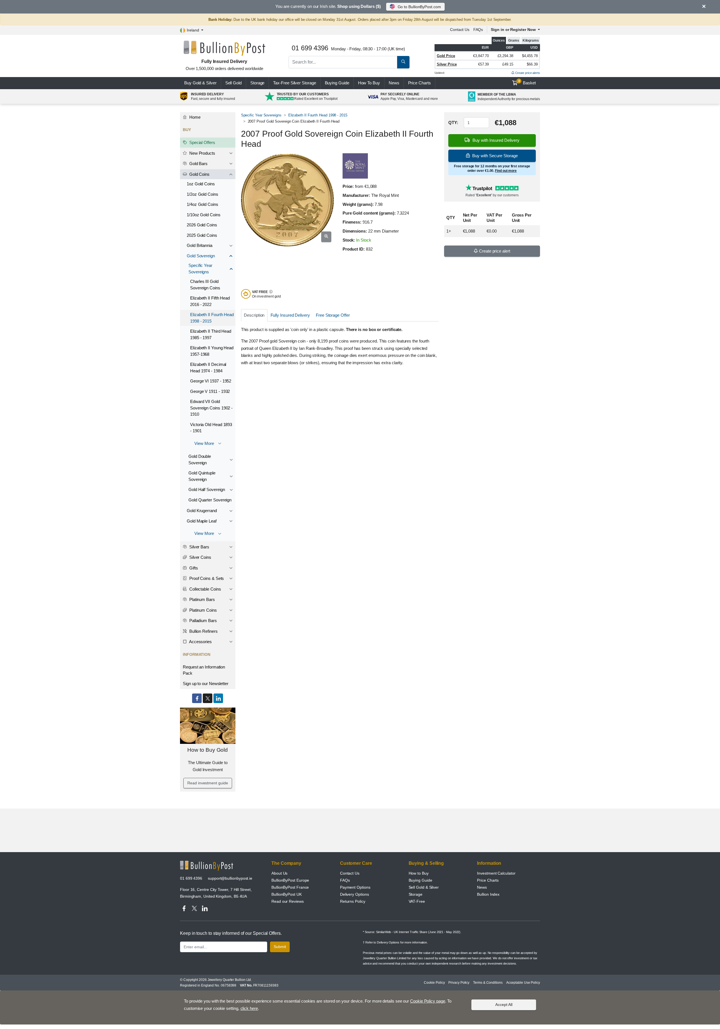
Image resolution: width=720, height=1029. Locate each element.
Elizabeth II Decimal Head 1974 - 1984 (208, 367)
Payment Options (355, 887)
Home (194, 117)
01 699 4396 (191, 878)
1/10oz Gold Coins (203, 214)
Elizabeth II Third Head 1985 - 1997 (210, 334)
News (394, 82)
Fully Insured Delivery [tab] (290, 315)
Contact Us (349, 873)
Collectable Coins (204, 589)
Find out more (506, 171)
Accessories (200, 641)
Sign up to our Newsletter (205, 683)
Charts (419, 82)
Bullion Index (488, 894)
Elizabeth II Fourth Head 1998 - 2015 (317, 115)
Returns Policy (352, 901)
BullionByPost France (290, 887)
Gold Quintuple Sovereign (201, 476)
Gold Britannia (199, 245)
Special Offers (201, 142)
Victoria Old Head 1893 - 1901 (211, 427)
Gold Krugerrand (202, 510)
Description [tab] (254, 315)
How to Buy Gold (207, 750)
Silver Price (447, 64)
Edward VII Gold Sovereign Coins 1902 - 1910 (211, 407)
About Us (279, 873)
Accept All (503, 1004)
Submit (280, 946)
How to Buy (419, 873)
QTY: (453, 122)
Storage (257, 82)
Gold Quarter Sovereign (209, 499)
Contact (459, 29)
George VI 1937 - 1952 (210, 381)
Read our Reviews (287, 901)
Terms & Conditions (488, 983)
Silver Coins (199, 557)
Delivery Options (354, 894)
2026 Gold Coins (202, 224)
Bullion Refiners (203, 631)
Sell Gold (233, 82)
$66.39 (532, 64)
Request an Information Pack (204, 670)
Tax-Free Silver (294, 82)
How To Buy (369, 82)
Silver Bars (198, 546)
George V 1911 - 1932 (210, 391)
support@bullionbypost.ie (230, 878)
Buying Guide (337, 82)
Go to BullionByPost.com (419, 6)
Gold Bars (198, 163)
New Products (201, 153)
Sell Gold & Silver (424, 887)
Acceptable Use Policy (523, 983)
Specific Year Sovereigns (261, 115)
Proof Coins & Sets (206, 578)
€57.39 (483, 64)
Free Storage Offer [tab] (333, 315)
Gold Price (446, 56)
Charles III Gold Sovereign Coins (205, 284)
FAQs (478, 29)
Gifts (193, 568)
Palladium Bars (202, 620)
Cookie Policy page (427, 1001)
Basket (527, 82)
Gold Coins (199, 174)
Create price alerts (527, 73)
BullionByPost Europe (290, 880)
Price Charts (488, 880)
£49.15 (507, 64)
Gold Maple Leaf (202, 521)
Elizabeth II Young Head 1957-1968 (211, 351)
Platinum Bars (201, 599)
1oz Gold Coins (201, 183)
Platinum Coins (202, 610)
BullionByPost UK (286, 894)
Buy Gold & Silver (200, 82)
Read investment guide (207, 783)
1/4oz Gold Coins (202, 204)
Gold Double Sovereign (199, 459)
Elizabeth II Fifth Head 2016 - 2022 (210, 301)
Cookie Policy (434, 983)
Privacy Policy (458, 983)
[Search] (403, 62)
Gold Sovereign (201, 255)
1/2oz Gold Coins (202, 194)
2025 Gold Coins (202, 235)
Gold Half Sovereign (206, 489)
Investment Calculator (496, 873)
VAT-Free (417, 901)
